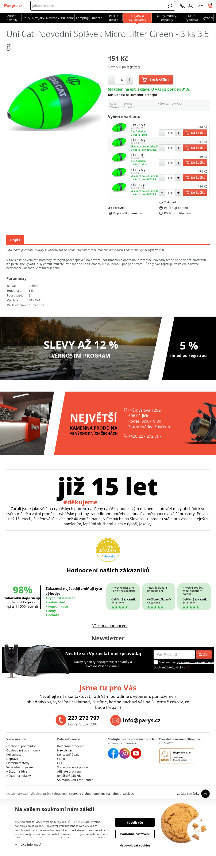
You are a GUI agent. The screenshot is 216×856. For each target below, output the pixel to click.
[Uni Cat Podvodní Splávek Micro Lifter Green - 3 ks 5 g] (119, 160)
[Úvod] (13, 6)
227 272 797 (84, 718)
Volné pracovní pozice (72, 767)
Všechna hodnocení (109, 625)
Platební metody (17, 763)
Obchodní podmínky (20, 746)
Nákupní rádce (16, 771)
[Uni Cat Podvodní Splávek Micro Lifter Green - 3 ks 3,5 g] (119, 145)
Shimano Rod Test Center (75, 780)
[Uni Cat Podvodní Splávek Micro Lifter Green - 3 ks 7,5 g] (119, 175)
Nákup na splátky (18, 776)
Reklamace (14, 755)
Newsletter (65, 750)
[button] (170, 6)
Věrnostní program (19, 767)
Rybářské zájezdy (69, 776)
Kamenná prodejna (70, 746)
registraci (133, 67)
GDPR (61, 759)
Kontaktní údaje (68, 755)
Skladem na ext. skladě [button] (128, 89)
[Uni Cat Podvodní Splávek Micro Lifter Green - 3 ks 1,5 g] (119, 131)
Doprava (12, 759)
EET (59, 763)
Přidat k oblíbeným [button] (177, 213)
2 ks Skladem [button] (138, 131)
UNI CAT (177, 103)
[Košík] (210, 6)
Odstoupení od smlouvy (23, 750)
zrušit (187, 667)
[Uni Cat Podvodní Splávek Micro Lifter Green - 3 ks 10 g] (119, 190)
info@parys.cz (142, 720)
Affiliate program (69, 771)
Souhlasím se (167, 662)
